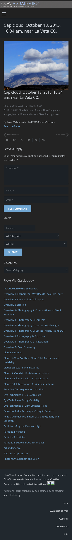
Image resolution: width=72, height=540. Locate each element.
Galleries (63, 518)
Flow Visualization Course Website (23, 475)
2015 (9, 110)
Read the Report (13, 126)
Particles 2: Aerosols (14, 431)
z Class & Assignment (48, 114)
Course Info (62, 526)
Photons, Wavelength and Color (21, 458)
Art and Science (12, 448)
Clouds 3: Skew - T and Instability (21, 367)
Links (65, 534)
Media (15, 114)
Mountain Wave (28, 114)
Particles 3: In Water (14, 437)
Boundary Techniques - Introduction (24, 389)
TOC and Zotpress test (16, 453)
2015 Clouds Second (23, 110)
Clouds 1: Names (13, 352)
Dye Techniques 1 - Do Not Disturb (22, 394)
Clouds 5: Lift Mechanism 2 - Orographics (26, 378)
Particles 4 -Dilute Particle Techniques (24, 442)
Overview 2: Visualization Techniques (24, 299)
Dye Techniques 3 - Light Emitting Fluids (25, 405)
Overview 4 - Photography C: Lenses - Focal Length (31, 325)
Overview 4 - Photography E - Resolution (26, 341)
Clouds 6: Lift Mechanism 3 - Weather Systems (29, 384)
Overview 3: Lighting (15, 304)
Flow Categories (51, 110)
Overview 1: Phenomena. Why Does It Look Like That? (33, 294)
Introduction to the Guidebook (21, 288)
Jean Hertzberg (12, 495)
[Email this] (7, 140)
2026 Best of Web (59, 510)
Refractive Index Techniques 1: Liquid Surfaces (29, 411)
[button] (4, 14)
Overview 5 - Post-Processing (19, 347)
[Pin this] (36, 140)
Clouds (38, 110)
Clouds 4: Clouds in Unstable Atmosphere (26, 373)
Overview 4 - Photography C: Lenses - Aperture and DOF (34, 330)
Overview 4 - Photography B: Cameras (24, 319)
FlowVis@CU (35, 105)
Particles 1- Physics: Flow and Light (22, 426)
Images (7, 114)
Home (65, 503)
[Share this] (14, 140)
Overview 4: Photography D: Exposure (24, 336)
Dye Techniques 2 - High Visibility (22, 400)
